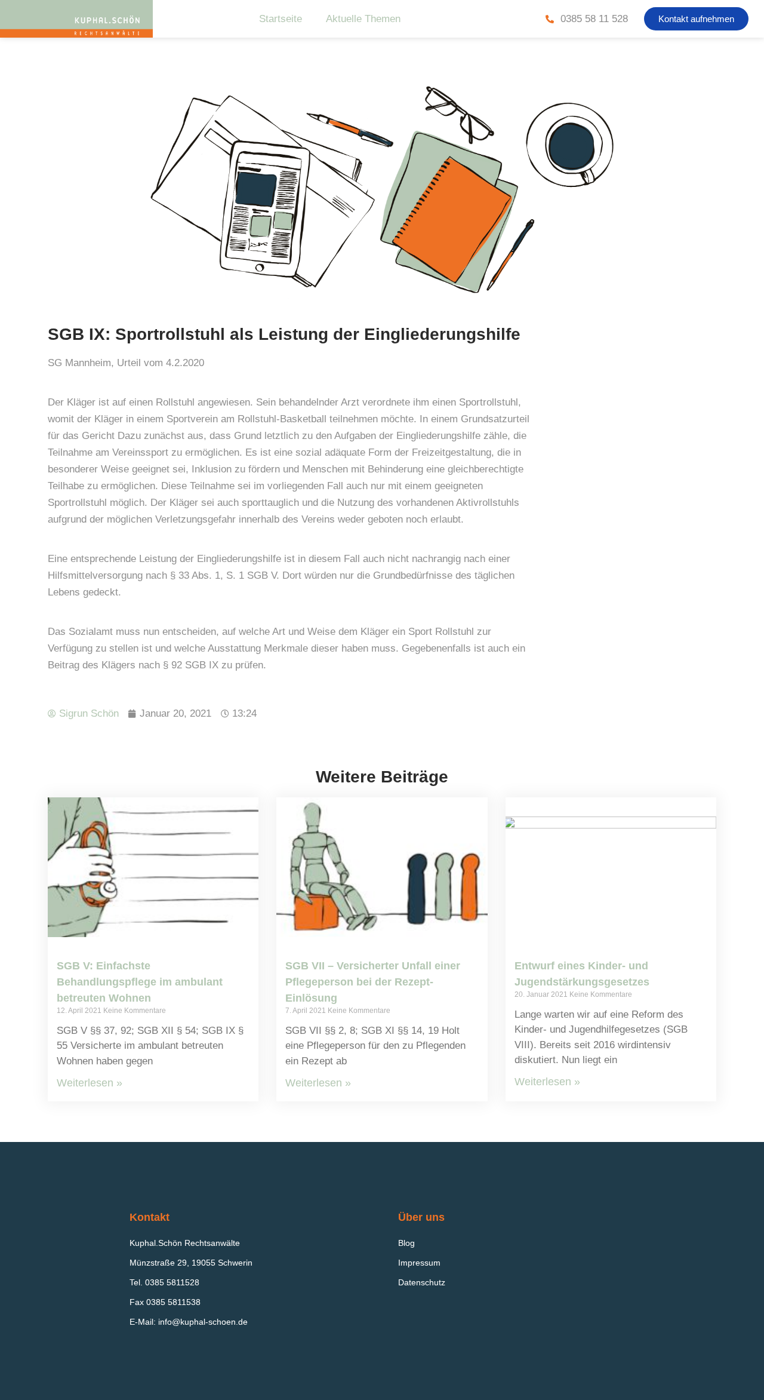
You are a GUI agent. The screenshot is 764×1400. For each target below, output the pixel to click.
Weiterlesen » (89, 1083)
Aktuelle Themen (363, 18)
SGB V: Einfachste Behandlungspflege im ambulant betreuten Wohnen (140, 982)
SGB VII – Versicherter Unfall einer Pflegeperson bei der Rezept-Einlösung (372, 982)
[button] (696, 18)
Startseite (280, 18)
